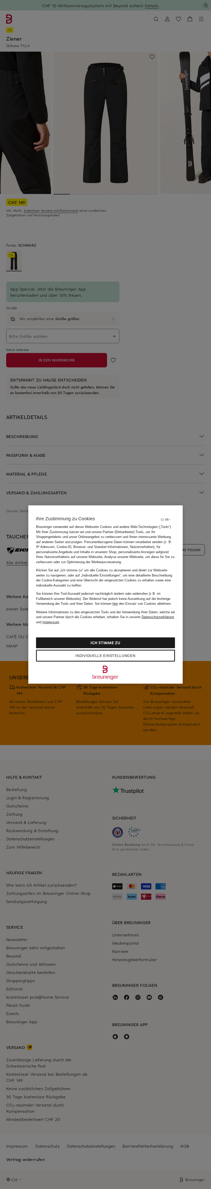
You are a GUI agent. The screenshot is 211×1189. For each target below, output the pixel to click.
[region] (105, 594)
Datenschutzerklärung (158, 617)
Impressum (50, 622)
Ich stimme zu (105, 642)
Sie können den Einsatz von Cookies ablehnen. (133, 604)
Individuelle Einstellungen (105, 656)
